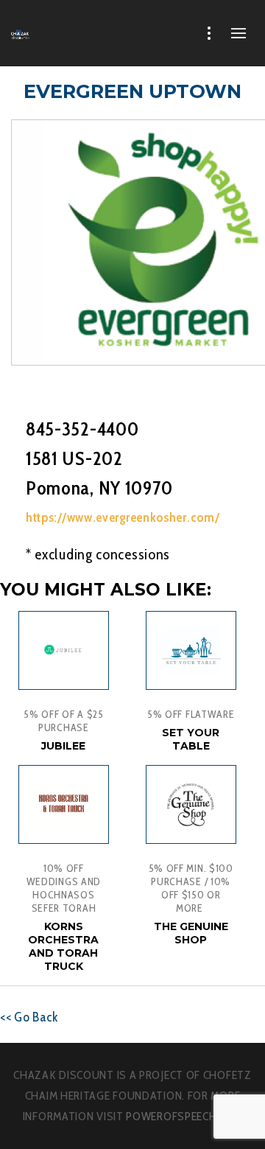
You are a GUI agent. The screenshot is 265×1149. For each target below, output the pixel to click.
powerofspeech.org (184, 1116)
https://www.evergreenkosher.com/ (122, 517)
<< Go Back (29, 1017)
